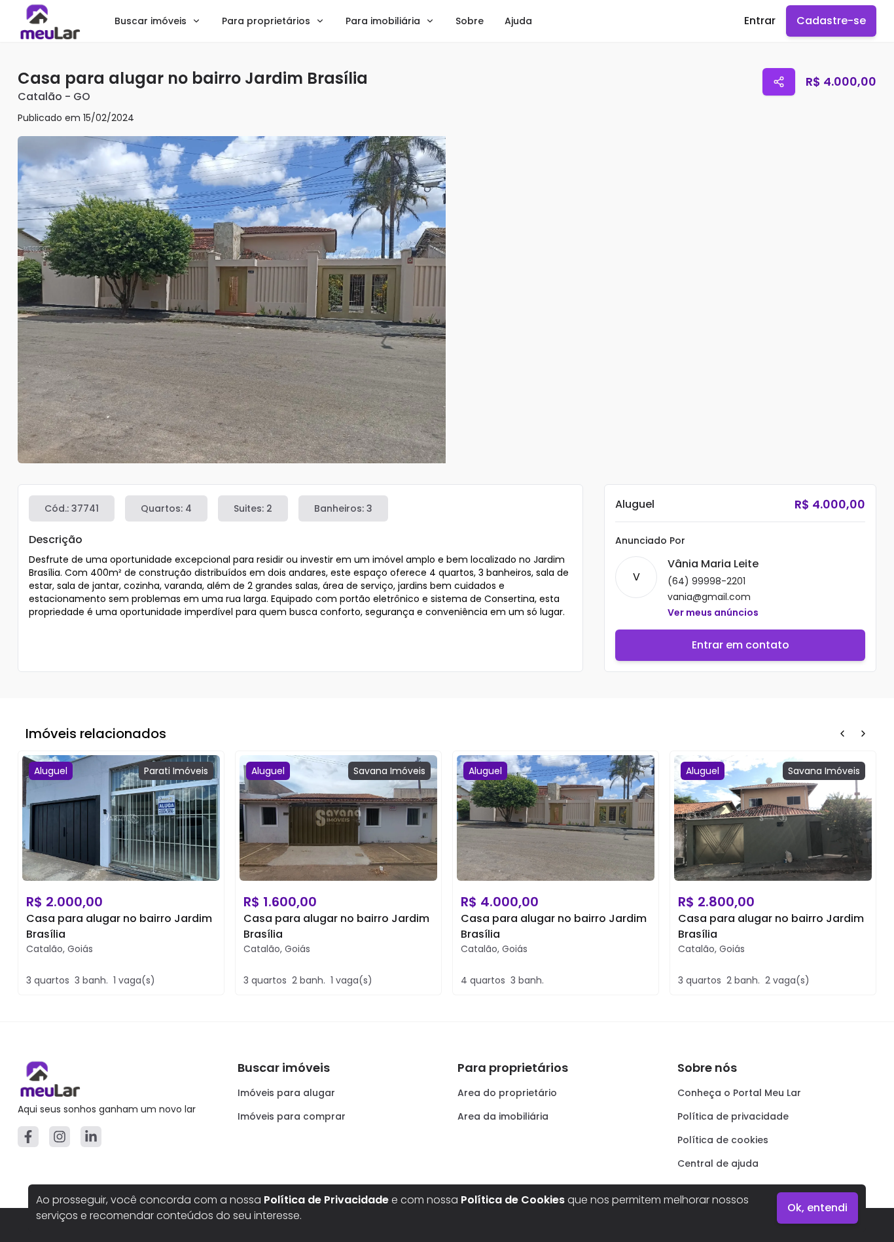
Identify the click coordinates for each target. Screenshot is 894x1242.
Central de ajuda (718, 1163)
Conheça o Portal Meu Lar (739, 1092)
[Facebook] (28, 1136)
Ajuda (518, 20)
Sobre (470, 20)
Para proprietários (266, 20)
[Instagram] (59, 1136)
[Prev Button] (842, 733)
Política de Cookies (513, 1199)
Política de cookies (722, 1139)
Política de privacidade (733, 1116)
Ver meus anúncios (713, 612)
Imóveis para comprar (292, 1116)
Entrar (760, 20)
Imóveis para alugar (286, 1092)
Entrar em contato (740, 644)
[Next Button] (863, 733)
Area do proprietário (507, 1092)
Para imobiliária (383, 20)
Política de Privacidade (326, 1199)
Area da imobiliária (502, 1116)
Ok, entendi (817, 1207)
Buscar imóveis (151, 20)
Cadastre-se (831, 20)
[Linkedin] (90, 1136)
